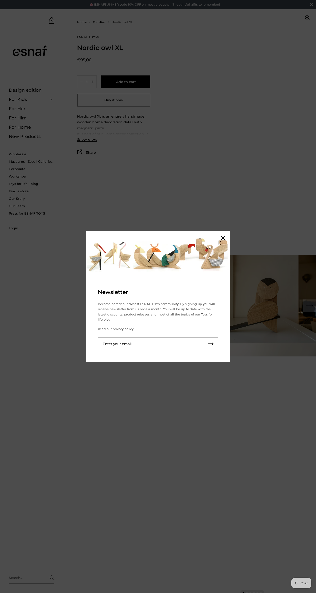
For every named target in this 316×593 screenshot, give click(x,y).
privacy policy (123, 329)
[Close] (223, 238)
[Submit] (211, 343)
